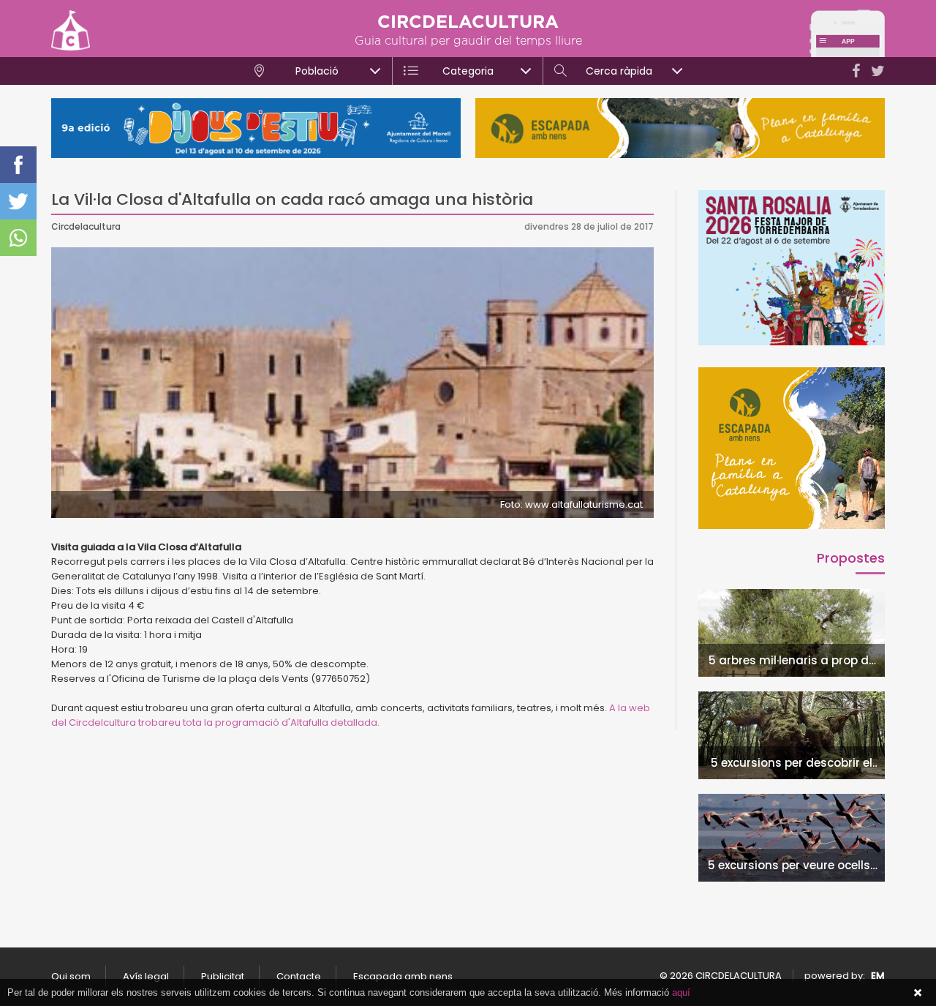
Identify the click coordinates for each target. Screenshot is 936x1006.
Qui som (71, 976)
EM (878, 976)
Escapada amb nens (403, 976)
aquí (681, 992)
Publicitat (222, 976)
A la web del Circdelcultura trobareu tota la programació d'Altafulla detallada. (350, 715)
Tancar (918, 993)
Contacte (298, 976)
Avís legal (146, 976)
